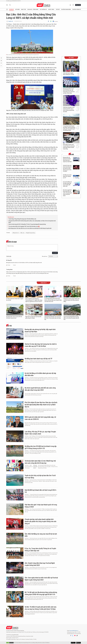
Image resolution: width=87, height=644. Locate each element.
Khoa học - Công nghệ (32, 9)
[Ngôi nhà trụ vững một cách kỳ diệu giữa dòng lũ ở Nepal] (34, 309)
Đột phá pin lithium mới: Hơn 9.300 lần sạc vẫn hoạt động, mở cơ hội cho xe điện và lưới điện (69, 91)
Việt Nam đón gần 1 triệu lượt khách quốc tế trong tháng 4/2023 (41, 506)
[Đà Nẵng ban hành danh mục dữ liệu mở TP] (76, 177)
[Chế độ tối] (73, 5)
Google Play (78, 642)
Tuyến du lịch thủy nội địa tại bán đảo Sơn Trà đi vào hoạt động (40, 476)
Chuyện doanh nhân (66, 9)
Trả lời (14, 265)
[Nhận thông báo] (70, 5)
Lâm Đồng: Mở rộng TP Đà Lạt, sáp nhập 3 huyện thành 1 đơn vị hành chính (40, 433)
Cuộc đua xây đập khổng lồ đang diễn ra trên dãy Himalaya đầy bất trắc (71, 318)
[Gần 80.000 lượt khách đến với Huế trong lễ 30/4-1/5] (14, 494)
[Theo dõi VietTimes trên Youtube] (74, 635)
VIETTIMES (43, 5)
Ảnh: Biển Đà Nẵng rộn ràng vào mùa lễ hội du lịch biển (41, 535)
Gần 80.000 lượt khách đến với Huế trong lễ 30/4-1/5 (41, 491)
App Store (73, 642)
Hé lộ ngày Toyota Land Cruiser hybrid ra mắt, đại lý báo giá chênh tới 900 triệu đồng (69, 146)
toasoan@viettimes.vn (73, 630)
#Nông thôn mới (16, 232)
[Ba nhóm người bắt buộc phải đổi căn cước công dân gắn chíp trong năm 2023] (76, 192)
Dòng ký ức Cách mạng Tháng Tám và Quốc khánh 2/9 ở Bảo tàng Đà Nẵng (72, 300)
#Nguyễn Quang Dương (30, 232)
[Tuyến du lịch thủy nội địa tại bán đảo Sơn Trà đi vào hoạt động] (14, 480)
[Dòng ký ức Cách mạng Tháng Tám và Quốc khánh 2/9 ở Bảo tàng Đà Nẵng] (72, 291)
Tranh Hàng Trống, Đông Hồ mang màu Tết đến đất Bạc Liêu (22, 218)
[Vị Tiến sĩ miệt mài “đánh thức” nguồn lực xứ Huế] (14, 291)
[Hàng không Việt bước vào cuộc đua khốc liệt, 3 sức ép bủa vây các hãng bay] (53, 309)
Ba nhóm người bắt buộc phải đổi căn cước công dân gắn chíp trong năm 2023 (67, 192)
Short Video (51, 9)
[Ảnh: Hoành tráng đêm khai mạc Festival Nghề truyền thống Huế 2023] (14, 567)
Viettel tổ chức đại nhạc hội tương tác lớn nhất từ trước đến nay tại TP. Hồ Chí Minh (67, 168)
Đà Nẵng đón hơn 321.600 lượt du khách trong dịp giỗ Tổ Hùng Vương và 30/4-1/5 (40, 447)
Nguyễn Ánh (10, 21)
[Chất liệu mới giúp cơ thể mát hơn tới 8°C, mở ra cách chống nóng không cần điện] (71, 100)
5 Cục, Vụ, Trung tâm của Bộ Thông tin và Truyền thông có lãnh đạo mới (40, 549)
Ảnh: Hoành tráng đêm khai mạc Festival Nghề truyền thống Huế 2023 (40, 564)
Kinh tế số (23, 9)
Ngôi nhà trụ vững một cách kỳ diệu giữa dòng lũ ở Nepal (33, 317)
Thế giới (58, 9)
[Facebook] (48, 21)
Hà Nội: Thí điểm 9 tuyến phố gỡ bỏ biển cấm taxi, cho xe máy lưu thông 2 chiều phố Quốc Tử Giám (41, 608)
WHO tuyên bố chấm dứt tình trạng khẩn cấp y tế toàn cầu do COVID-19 (40, 418)
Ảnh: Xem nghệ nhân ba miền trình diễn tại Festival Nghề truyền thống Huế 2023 (41, 579)
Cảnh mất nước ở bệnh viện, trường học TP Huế (68, 73)
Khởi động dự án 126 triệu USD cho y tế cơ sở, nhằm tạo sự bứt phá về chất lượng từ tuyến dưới (30, 228)
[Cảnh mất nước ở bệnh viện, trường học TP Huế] (71, 66)
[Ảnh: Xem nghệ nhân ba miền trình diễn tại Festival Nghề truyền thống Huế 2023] (14, 582)
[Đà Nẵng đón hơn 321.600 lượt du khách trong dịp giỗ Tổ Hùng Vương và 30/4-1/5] (14, 451)
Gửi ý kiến (55, 252)
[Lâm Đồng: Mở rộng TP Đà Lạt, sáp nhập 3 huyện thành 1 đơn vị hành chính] (14, 436)
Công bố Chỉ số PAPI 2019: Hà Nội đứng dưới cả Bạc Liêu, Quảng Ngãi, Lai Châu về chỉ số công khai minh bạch (32, 221)
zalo (72, 635)
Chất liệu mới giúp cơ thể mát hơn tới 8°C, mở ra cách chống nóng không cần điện (68, 109)
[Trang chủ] (7, 9)
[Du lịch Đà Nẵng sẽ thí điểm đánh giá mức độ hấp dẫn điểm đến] (76, 184)
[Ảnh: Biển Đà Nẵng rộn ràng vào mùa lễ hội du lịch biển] (14, 538)
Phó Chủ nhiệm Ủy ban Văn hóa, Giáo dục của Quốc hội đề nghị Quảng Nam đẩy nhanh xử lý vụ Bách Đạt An (41, 404)
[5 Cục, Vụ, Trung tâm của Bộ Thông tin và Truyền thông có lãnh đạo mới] (14, 553)
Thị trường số (43, 9)
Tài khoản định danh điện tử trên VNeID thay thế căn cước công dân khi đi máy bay (40, 462)
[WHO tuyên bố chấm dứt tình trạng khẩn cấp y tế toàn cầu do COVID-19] (14, 421)
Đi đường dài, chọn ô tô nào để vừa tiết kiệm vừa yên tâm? (14, 317)
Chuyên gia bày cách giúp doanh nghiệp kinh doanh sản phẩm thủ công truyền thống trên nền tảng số (40, 521)
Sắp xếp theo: (44, 256)
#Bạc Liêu (22, 232)
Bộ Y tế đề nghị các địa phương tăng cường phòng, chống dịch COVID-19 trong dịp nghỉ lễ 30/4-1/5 (41, 593)
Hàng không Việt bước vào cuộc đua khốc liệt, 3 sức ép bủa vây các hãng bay (52, 318)
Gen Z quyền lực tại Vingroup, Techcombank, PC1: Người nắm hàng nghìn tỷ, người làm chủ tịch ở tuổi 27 (33, 300)
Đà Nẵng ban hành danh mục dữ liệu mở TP (67, 176)
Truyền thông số (76, 9)
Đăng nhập (78, 4)
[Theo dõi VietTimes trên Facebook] (70, 635)
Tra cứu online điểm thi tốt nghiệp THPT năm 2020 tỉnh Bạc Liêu (23, 226)
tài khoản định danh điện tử (35, 466)
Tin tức (9, 326)
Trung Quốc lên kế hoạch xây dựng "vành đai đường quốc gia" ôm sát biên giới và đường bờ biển (69, 128)
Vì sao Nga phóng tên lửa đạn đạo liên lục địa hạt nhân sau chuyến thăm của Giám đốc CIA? (53, 300)
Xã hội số (11, 9)
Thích (9, 265)
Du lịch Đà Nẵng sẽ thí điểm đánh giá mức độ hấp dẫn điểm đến (67, 184)
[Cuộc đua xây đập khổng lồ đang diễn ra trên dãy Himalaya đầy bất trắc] (72, 309)
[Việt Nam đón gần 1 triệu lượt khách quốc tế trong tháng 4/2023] (14, 509)
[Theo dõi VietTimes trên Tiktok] (77, 635)
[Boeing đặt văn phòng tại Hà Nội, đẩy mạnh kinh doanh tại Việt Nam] (76, 159)
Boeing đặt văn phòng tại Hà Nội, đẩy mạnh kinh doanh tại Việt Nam (67, 159)
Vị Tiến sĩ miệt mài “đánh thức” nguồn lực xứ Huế (14, 299)
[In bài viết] (51, 21)
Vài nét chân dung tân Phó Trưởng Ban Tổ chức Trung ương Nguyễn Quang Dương (27, 224)
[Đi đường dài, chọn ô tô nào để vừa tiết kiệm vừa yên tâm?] (14, 309)
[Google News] (55, 21)
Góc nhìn (17, 9)
